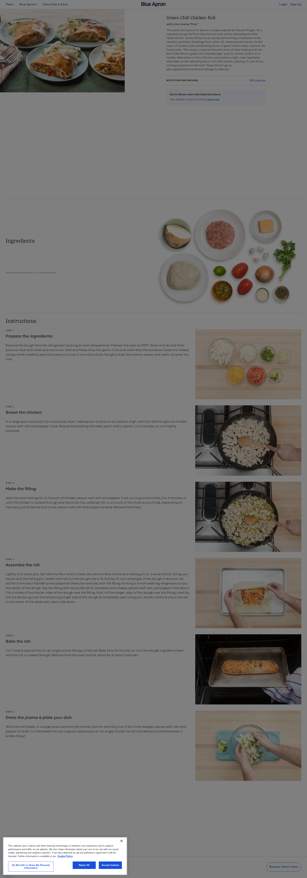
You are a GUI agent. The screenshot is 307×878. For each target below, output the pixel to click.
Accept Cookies (110, 865)
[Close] (121, 841)
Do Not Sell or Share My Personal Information (31, 866)
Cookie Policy (65, 856)
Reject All (84, 865)
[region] (65, 856)
